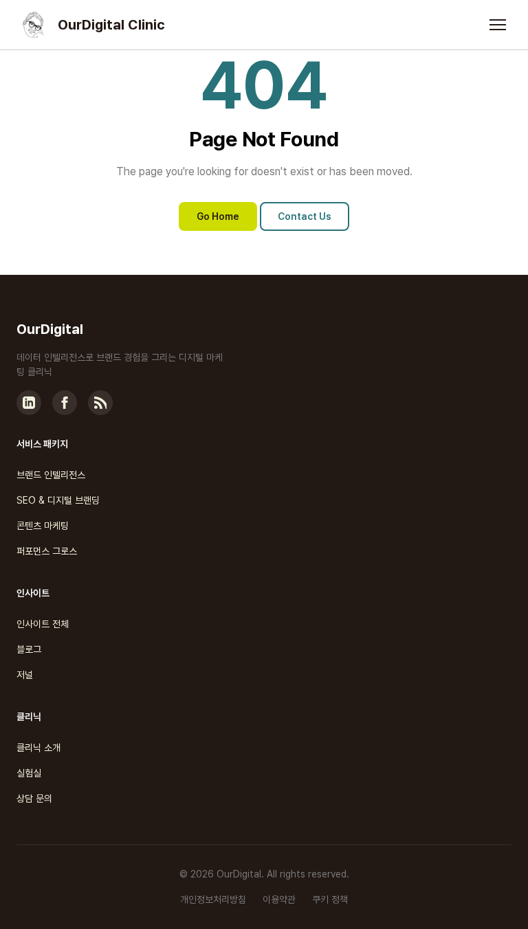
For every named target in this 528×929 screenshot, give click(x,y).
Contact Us (304, 216)
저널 (24, 674)
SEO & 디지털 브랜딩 (58, 500)
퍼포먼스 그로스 (46, 551)
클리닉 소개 (38, 747)
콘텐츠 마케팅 (42, 525)
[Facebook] (64, 402)
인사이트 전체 (42, 623)
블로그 (28, 649)
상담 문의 (34, 798)
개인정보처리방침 (213, 899)
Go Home (218, 216)
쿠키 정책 (330, 899)
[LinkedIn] (28, 402)
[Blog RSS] (100, 402)
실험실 (28, 773)
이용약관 (279, 899)
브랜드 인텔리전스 (50, 474)
